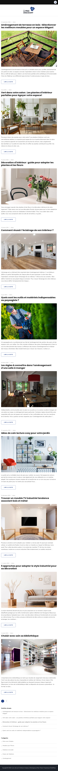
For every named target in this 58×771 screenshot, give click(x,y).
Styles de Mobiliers (8, 754)
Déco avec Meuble (8, 741)
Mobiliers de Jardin (8, 750)
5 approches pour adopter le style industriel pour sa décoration (29, 567)
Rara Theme (40, 768)
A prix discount (15, 768)
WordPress (53, 768)
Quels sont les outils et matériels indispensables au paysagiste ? (28, 299)
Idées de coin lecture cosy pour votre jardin (25, 433)
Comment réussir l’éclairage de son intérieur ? (27, 230)
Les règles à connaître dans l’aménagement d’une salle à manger (26, 366)
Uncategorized (7, 758)
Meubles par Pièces (8, 745)
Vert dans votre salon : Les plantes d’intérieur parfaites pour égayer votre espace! (26, 94)
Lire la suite (8, 82)
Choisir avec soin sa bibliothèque (20, 635)
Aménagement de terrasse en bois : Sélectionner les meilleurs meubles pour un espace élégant (28, 26)
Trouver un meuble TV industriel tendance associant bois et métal (25, 499)
